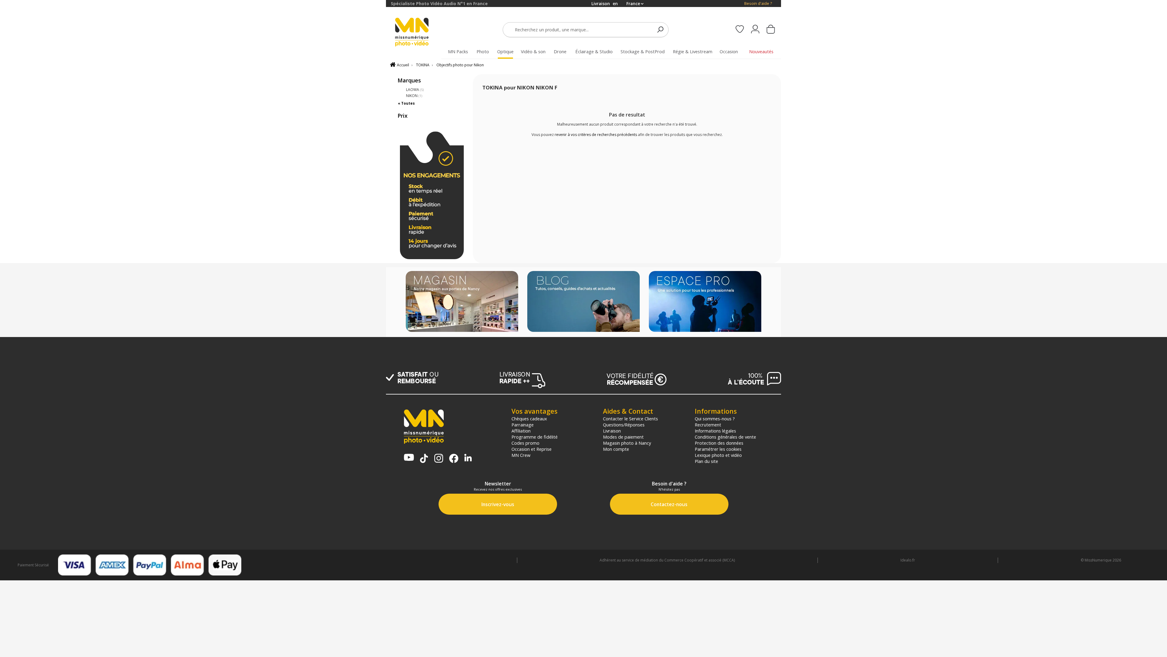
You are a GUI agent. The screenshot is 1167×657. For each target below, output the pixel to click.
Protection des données (719, 443)
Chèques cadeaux (529, 418)
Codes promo (525, 443)
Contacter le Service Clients (630, 418)
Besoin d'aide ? (758, 3)
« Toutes (406, 103)
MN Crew (520, 455)
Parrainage (522, 425)
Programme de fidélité (534, 437)
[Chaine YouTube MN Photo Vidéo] (409, 458)
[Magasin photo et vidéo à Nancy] (462, 302)
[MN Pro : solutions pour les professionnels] (705, 302)
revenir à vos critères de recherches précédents (596, 134)
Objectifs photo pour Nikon (460, 65)
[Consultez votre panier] (770, 30)
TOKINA (422, 65)
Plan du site (706, 461)
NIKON (414, 95)
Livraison (612, 431)
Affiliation (521, 431)
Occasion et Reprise (531, 449)
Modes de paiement (623, 437)
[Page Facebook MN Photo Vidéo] (453, 459)
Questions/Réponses (624, 425)
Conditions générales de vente (725, 437)
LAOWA (415, 89)
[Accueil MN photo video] (418, 33)
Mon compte (616, 449)
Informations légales (715, 431)
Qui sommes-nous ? (715, 418)
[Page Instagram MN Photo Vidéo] (438, 459)
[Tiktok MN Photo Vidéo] (424, 459)
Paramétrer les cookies (718, 449)
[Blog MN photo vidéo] (583, 302)
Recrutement (708, 425)
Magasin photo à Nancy (627, 443)
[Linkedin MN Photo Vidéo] (468, 458)
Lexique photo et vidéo (718, 455)
